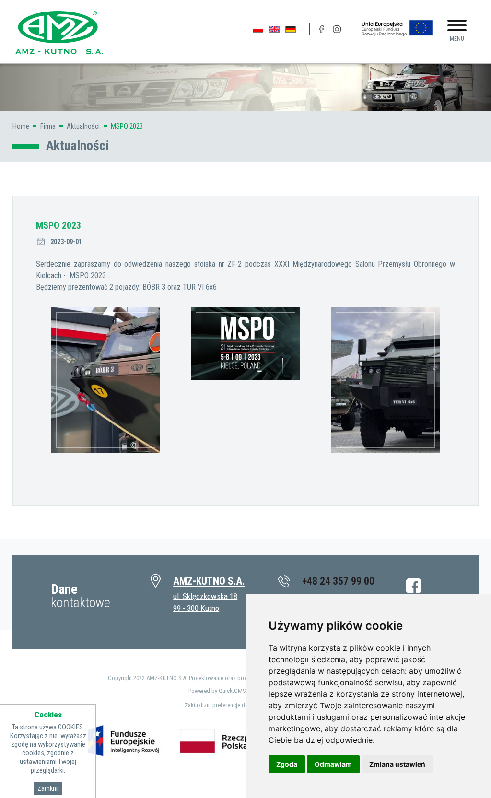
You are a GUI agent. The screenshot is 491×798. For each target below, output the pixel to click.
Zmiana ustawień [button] (397, 764)
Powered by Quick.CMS (217, 690)
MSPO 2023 (127, 126)
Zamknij (48, 788)
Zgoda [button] (286, 764)
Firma (48, 126)
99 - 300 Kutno (196, 608)
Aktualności (83, 126)
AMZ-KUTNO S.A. (209, 581)
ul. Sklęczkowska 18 (205, 596)
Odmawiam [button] (333, 764)
